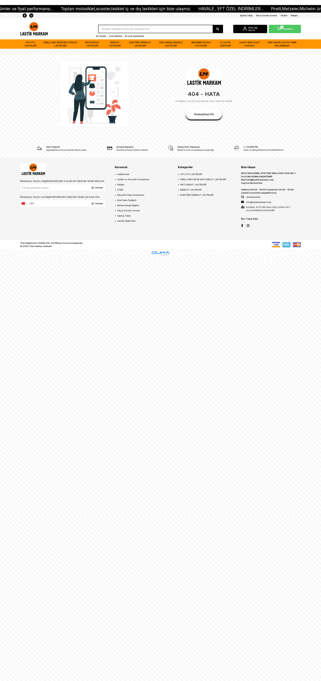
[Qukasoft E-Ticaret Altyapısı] (160, 253)
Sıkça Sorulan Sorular (266, 15)
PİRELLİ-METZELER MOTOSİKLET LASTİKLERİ (60, 44)
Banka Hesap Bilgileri (128, 205)
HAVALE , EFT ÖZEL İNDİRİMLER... (202, 8)
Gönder (99, 187)
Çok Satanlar (115, 36)
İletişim (294, 15)
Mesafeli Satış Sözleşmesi (130, 195)
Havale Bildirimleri (126, 221)
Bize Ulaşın (248, 167)
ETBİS (120, 189)
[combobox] (24, 203)
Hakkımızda (123, 174)
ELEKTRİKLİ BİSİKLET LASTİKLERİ (140, 44)
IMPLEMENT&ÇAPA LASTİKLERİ (201, 44)
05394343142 (253, 197)
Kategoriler (185, 167)
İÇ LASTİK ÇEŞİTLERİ (225, 44)
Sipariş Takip (246, 15)
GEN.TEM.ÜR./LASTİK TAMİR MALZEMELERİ (282, 44)
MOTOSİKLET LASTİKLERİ (92, 44)
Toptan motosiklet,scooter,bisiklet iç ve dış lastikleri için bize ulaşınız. (97, 8)
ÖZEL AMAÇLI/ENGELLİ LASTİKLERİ (171, 44)
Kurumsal (121, 167)
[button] (285, 29)
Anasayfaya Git (204, 114)
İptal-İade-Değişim (126, 200)
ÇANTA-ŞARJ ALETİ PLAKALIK (249, 44)
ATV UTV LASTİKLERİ (30, 44)
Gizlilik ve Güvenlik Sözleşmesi (133, 179)
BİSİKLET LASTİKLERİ (115, 44)
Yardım (283, 15)
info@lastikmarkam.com (258, 202)
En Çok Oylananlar (134, 36)
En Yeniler (101, 36)
